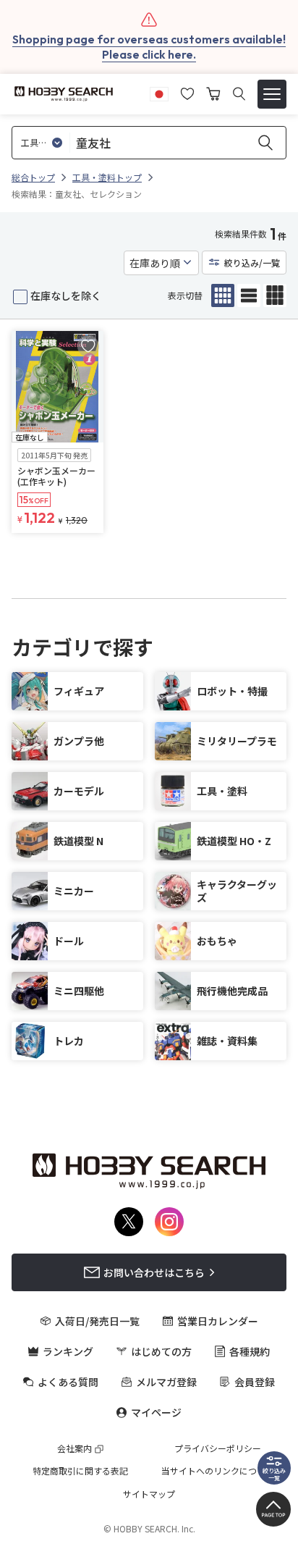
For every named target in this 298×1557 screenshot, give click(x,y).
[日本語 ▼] (159, 92)
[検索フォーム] (239, 94)
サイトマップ (149, 1494)
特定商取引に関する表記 (80, 1471)
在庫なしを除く (65, 295)
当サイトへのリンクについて (217, 1471)
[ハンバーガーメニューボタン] (271, 94)
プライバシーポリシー (217, 1448)
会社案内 (74, 1448)
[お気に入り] (187, 92)
